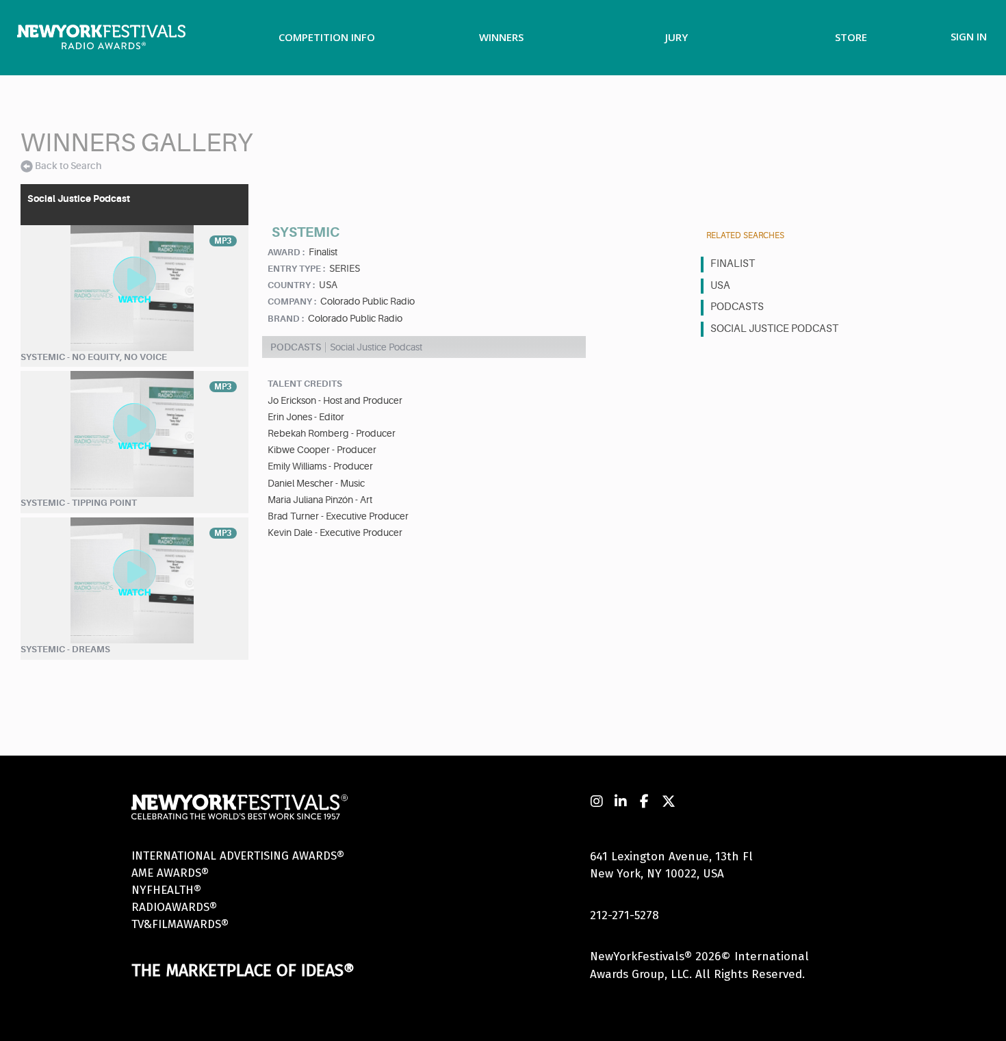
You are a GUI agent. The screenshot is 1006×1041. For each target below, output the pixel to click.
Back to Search (68, 165)
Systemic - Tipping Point (79, 503)
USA (720, 286)
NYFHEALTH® (166, 890)
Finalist (732, 264)
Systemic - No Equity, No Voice (94, 357)
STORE (851, 37)
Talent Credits (305, 383)
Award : (286, 252)
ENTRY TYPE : (296, 269)
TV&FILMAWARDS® (180, 924)
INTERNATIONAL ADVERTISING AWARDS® (237, 856)
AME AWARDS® (170, 873)
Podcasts (737, 307)
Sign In (969, 36)
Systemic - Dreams (65, 649)
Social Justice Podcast (774, 329)
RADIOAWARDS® (174, 907)
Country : (291, 285)
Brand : (286, 318)
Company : (292, 301)
